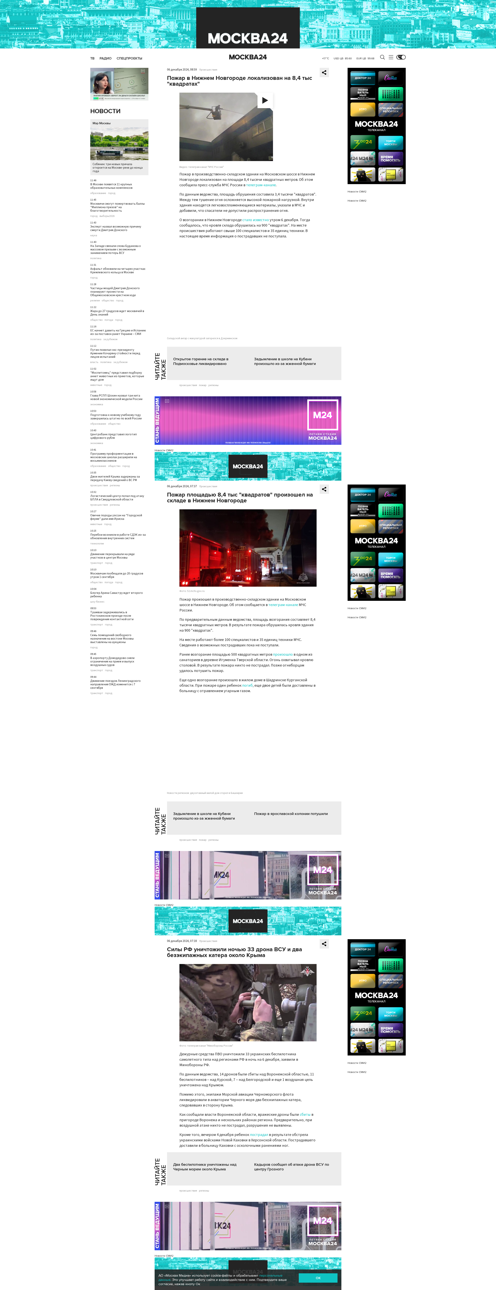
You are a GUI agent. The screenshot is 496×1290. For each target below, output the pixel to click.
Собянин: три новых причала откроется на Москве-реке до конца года (118, 167)
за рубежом (110, 339)
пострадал (259, 1134)
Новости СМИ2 (164, 450)
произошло (283, 654)
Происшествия (208, 70)
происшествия (99, 485)
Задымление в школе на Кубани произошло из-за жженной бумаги (285, 361)
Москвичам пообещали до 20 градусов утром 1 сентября (116, 575)
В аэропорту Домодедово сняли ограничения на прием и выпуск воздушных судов (112, 661)
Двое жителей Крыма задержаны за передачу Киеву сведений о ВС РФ (115, 478)
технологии (97, 543)
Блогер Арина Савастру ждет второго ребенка (116, 594)
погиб (247, 685)
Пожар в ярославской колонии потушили (291, 813)
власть (94, 362)
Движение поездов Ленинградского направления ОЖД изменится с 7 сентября (115, 684)
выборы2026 (107, 216)
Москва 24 (248, 57)
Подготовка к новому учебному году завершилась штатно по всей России (116, 417)
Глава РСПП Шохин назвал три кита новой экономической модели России (116, 397)
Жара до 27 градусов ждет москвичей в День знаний (117, 313)
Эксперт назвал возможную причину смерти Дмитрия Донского (115, 228)
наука (93, 235)
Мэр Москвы (102, 123)
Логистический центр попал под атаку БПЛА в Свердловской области (117, 498)
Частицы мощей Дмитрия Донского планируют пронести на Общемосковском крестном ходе (115, 291)
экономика (96, 404)
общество (108, 300)
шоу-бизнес (97, 601)
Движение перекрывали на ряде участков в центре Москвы (112, 556)
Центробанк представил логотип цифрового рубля (113, 436)
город (111, 193)
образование (98, 193)
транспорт (96, 563)
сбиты (305, 1114)
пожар (203, 385)
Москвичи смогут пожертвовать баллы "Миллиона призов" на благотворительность (117, 207)
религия (95, 300)
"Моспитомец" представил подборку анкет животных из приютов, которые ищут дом (117, 376)
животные (96, 385)
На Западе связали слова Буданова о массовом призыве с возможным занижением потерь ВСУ (115, 249)
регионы (115, 485)
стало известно (255, 220)
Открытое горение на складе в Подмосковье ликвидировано (200, 361)
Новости (105, 111)
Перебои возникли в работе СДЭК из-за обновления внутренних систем (118, 536)
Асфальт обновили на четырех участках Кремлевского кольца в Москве (117, 270)
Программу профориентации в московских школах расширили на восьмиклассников (113, 457)
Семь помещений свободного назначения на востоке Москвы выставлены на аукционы (112, 638)
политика (95, 258)
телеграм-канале (261, 185)
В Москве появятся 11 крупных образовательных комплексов (111, 186)
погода (109, 320)
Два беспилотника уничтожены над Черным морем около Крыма (204, 1167)
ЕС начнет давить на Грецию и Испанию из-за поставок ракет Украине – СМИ (118, 332)
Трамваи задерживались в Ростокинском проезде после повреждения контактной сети (111, 615)
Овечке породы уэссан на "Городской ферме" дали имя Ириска (116, 517)
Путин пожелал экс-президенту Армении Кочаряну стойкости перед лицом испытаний (115, 353)
